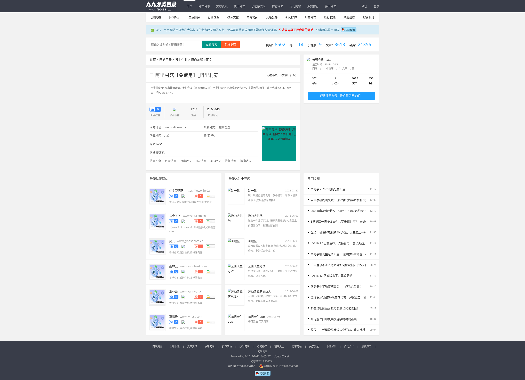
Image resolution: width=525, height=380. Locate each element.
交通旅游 (271, 17)
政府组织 (349, 17)
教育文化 (233, 17)
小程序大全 (258, 6)
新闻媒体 (291, 17)
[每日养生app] (236, 322)
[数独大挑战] (236, 221)
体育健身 (252, 17)
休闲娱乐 (174, 17)
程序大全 (279, 346)
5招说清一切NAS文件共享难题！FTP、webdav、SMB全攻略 (349, 221)
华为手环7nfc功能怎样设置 (328, 189)
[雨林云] (157, 272)
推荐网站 (277, 6)
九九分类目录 (281, 356)
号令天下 (175, 216)
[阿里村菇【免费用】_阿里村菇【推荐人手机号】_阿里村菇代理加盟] (279, 143)
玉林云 (173, 291)
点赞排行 (313, 6)
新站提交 (230, 44)
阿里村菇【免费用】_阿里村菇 (186, 75)
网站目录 (204, 6)
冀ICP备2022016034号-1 (242, 366)
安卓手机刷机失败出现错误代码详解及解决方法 (341, 200)
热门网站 (295, 6)
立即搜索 (211, 44)
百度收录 (186, 161)
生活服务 (194, 17)
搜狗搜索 (230, 161)
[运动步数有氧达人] (236, 297)
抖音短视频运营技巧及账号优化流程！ (335, 308)
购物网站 (310, 17)
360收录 (215, 161)
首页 (189, 6)
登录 (376, 6)
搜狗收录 (246, 161)
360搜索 (201, 161)
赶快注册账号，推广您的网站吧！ (341, 96)
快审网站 (239, 6)
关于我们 (314, 346)
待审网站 (330, 6)
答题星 (252, 241)
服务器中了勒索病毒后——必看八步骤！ (336, 286)
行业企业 (213, 17)
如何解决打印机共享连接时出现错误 (334, 319)
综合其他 (368, 17)
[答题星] (236, 246)
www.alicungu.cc (176, 127)
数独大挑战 (255, 216)
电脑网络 (155, 17)
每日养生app (256, 317)
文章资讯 (222, 6)
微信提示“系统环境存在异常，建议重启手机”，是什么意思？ (349, 297)
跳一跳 (252, 190)
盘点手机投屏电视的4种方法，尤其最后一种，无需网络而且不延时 (353, 232)
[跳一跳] (236, 196)
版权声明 (366, 346)
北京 (167, 136)
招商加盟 (197, 60)
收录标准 (332, 346)
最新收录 (175, 346)
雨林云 (173, 266)
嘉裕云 (173, 317)
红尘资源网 (176, 190)
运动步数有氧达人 (259, 291)
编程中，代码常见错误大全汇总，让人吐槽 (338, 330)
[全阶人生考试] (236, 272)
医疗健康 (330, 17)
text (328, 59)
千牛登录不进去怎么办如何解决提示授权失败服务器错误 (346, 265)
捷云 (172, 241)
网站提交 (157, 346)
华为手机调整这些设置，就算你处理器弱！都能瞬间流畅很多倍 (351, 254)
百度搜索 (170, 161)
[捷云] (157, 246)
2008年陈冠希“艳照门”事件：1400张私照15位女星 (343, 211)
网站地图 (262, 351)
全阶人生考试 (256, 266)
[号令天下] (157, 221)
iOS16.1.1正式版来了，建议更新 (331, 276)
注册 (365, 6)
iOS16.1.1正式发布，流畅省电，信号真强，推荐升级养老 (347, 243)
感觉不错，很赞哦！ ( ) (281, 75)
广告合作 (349, 346)
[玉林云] (157, 297)
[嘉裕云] (157, 322)
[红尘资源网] (157, 196)
